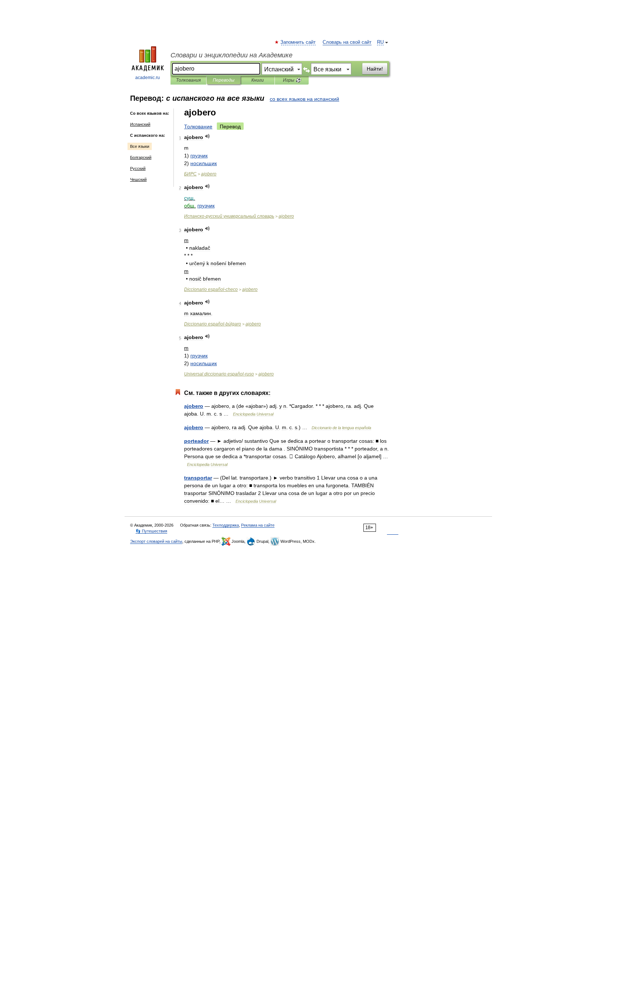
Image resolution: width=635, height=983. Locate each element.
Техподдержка (225, 525)
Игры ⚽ (292, 80)
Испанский (140, 124)
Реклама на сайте (258, 525)
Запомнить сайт (298, 42)
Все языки (139, 146)
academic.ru (147, 77)
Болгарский (140, 157)
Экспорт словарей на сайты (156, 541)
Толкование (198, 126)
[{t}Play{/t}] (207, 136)
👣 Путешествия (151, 531)
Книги (257, 80)
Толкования (188, 80)
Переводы (223, 80)
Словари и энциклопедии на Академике (232, 55)
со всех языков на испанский (304, 99)
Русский (138, 168)
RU (380, 42)
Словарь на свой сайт (347, 42)
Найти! (375, 69)
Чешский (138, 179)
